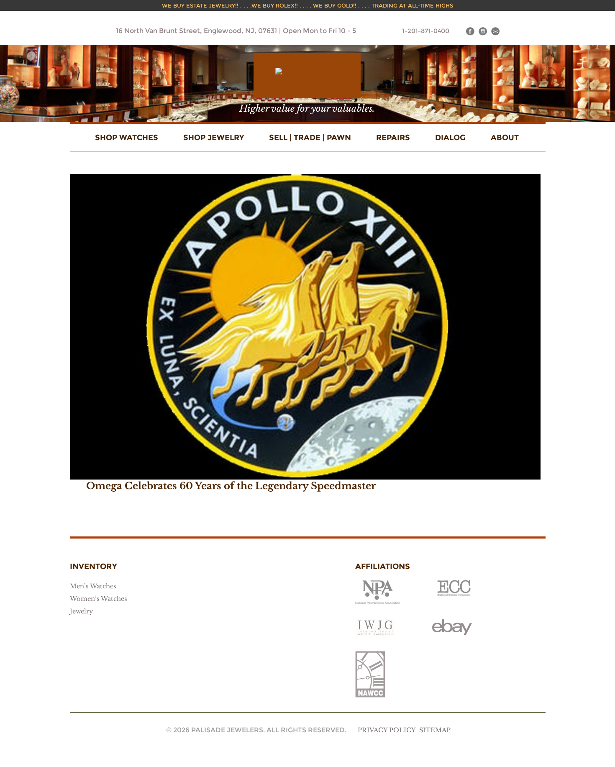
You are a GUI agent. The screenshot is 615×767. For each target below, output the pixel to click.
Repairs (393, 137)
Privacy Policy (387, 730)
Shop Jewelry (213, 137)
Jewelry (81, 611)
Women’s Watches (98, 599)
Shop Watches (126, 137)
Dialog (450, 137)
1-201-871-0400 (425, 31)
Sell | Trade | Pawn (310, 137)
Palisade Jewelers (307, 75)
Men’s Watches (93, 586)
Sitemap (435, 730)
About (505, 137)
